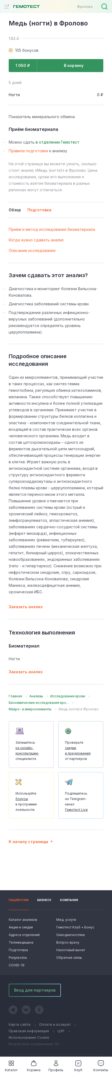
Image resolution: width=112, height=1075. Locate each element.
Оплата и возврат (55, 1024)
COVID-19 (16, 965)
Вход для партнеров (34, 990)
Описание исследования (32, 250)
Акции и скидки (21, 927)
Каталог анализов (23, 920)
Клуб (78, 1070)
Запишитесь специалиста (27, 750)
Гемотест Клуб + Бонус (74, 927)
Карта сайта (19, 1024)
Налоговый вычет (70, 950)
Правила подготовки (28, 150)
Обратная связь (69, 958)
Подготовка (18, 950)
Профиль (55, 1070)
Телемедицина (21, 942)
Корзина (34, 1070)
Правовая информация (29, 1031)
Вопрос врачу (67, 942)
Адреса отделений (24, 935)
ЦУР (61, 1031)
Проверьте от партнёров (78, 750)
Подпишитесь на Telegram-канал (76, 801)
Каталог (11, 1070)
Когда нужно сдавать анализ (36, 240)
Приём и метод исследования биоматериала (52, 229)
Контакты (100, 1070)
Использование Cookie (29, 1037)
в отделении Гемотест (57, 142)
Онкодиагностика (70, 935)
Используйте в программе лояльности (26, 801)
